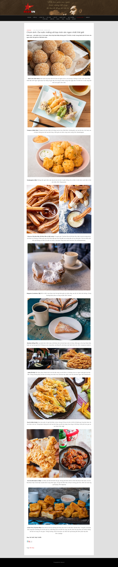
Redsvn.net (62, 562)
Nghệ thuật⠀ (62, 17)
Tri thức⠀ (49, 17)
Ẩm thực (32, 547)
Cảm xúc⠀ (52, 19)
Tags (63, 19)
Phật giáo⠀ (45, 19)
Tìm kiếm (68, 19)
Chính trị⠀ (42, 17)
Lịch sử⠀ (55, 17)
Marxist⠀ (88, 17)
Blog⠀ (58, 19)
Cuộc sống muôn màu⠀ (38, 30)
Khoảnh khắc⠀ (80, 17)
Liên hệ (73, 19)
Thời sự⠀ (35, 17)
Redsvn (29, 17)
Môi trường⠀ (71, 17)
